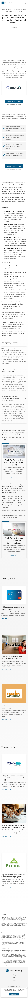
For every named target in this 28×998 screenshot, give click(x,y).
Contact (14, 983)
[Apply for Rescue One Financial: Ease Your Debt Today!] (14, 451)
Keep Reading (14, 994)
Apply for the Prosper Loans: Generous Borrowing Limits (14, 540)
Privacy (14, 975)
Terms (14, 977)
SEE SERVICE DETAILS (14, 101)
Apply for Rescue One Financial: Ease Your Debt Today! (14, 462)
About (14, 980)
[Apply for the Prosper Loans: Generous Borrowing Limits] (14, 529)
